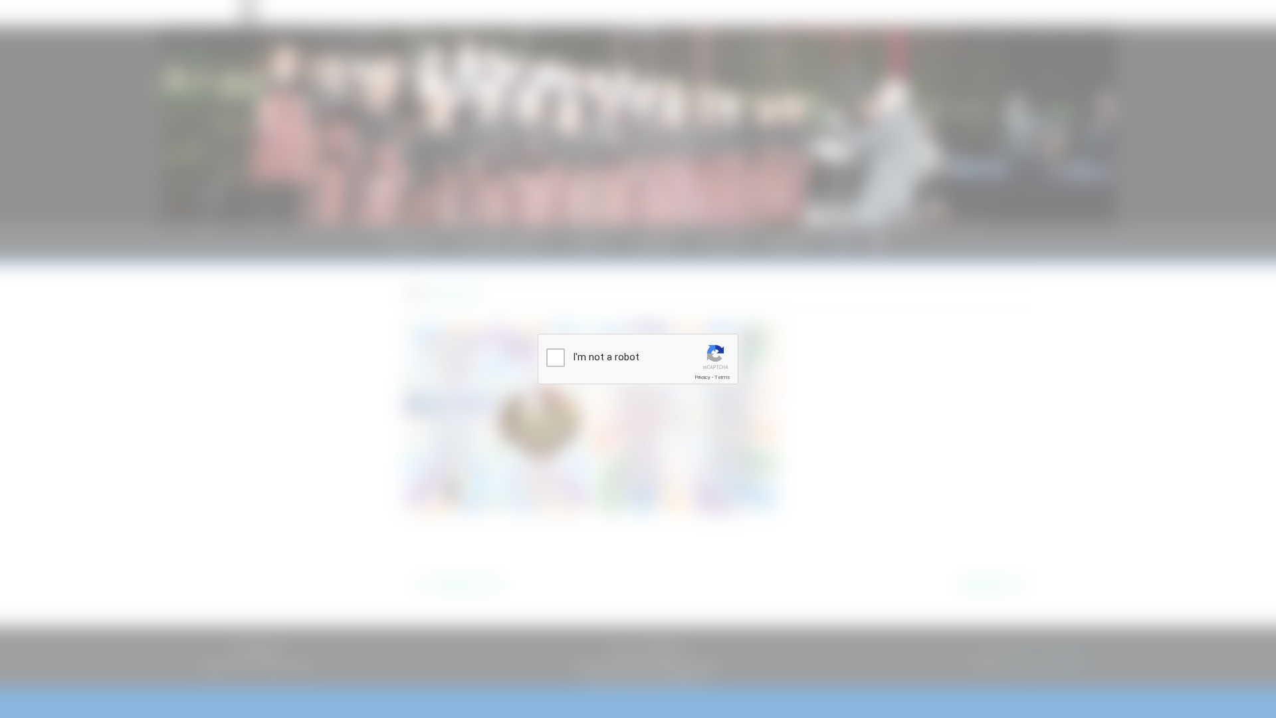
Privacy (702, 377)
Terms (722, 377)
